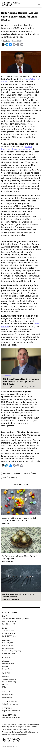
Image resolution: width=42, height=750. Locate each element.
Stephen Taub (6, 523)
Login (16, 746)
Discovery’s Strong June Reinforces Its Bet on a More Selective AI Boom (20, 519)
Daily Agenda (6, 473)
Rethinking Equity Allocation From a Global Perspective (18, 595)
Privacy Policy (7, 735)
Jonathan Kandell (7, 561)
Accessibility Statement (28, 732)
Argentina (17, 473)
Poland (4, 477)
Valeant (13, 477)
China (34, 473)
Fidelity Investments (17, 387)
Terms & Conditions (9, 729)
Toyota (26, 473)
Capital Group (15, 599)
